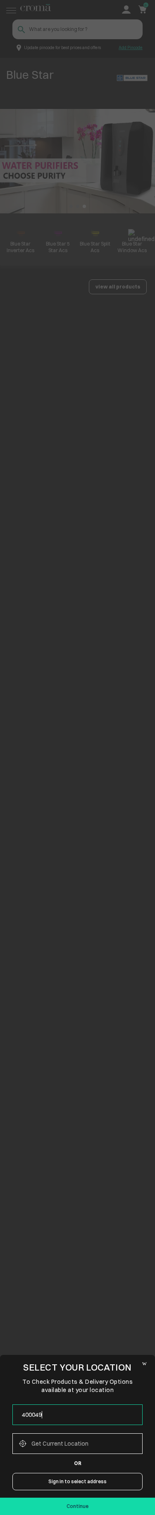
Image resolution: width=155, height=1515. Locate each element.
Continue (77, 1506)
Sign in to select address (77, 1481)
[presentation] (77, 1414)
